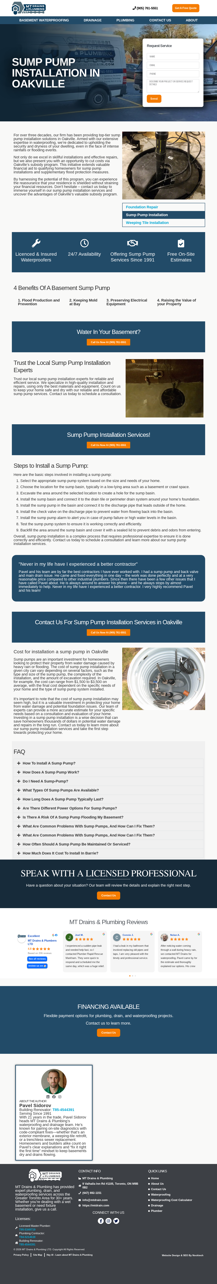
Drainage (93, 20)
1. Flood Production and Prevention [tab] (39, 302)
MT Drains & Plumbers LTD (42, 942)
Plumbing (125, 20)
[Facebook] (53, 1096)
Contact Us (160, 20)
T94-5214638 (27, 1237)
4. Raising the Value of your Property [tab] (176, 302)
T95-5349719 (27, 1229)
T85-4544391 (63, 1110)
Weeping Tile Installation (147, 223)
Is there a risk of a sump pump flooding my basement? (73, 817)
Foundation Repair (142, 207)
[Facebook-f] (101, 1221)
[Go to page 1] (132, 976)
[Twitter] (116, 1221)
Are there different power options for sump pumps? (70, 808)
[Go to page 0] (130, 976)
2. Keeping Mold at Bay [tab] (83, 302)
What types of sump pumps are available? (61, 790)
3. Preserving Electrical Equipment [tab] (126, 302)
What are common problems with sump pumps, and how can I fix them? (89, 826)
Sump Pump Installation (147, 215)
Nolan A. (175, 935)
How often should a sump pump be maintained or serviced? (76, 844)
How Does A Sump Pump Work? (51, 772)
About (192, 20)
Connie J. (128, 935)
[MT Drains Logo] (45, 1175)
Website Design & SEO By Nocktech (182, 1255)
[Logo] (29, 8)
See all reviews (37, 959)
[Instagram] (59, 1096)
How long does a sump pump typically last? (63, 799)
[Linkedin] (48, 1096)
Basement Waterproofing (44, 20)
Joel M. (79, 935)
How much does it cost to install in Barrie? (60, 853)
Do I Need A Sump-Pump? (45, 781)
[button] (108, 763)
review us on (35, 965)
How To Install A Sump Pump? (49, 763)
